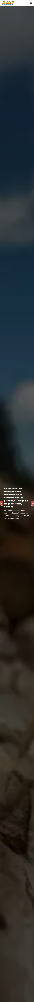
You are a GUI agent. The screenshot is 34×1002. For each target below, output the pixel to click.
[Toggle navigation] (31, 3)
